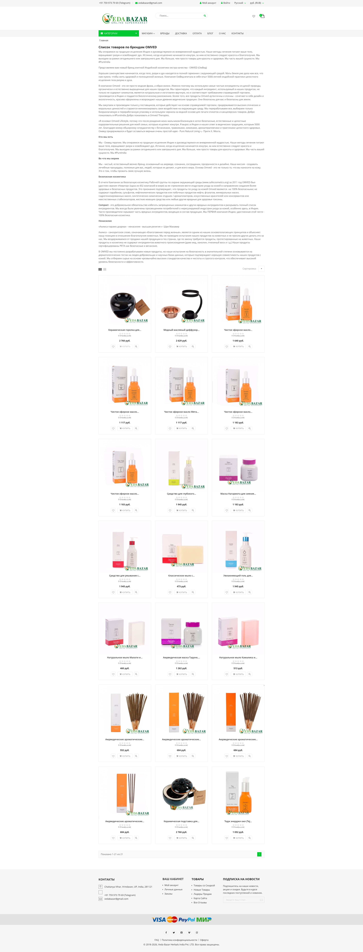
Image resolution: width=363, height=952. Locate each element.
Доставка (181, 33)
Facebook (166, 932)
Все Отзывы (200, 902)
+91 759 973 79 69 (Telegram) (114, 2)
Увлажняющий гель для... (238, 575)
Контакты (238, 33)
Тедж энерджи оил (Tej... (238, 821)
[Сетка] (100, 269)
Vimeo (189, 932)
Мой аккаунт (171, 885)
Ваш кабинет (173, 879)
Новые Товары (202, 890)
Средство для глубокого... (181, 493)
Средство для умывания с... (125, 575)
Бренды (164, 33)
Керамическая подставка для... (181, 821)
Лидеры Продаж (203, 894)
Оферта (204, 940)
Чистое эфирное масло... (238, 329)
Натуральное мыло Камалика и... (238, 657)
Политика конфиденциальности (179, 940)
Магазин (147, 33)
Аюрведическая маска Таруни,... (181, 657)
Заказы (168, 894)
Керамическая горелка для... (124, 329)
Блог (210, 33)
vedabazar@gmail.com (150, 2)
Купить (126, 346)
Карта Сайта (200, 898)
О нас (222, 33)
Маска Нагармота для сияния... (238, 493)
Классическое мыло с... (181, 575)
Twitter (173, 932)
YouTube (181, 932)
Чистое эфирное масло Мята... (181, 411)
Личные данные (173, 889)
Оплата (197, 33)
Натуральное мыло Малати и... (125, 657)
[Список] (104, 269)
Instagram (196, 932)
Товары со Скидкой (204, 885)
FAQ (157, 940)
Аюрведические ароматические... (124, 739)
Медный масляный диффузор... (181, 329)
